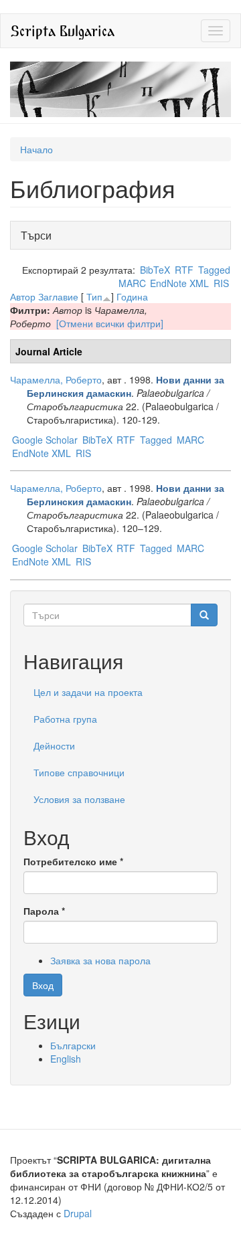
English (65, 1058)
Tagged (214, 269)
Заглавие (58, 296)
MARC (132, 283)
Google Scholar (45, 439)
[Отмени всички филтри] (109, 323)
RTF (184, 269)
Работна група (65, 718)
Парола (44, 910)
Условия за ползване (79, 799)
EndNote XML (179, 283)
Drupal (78, 1213)
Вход (43, 985)
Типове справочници (79, 772)
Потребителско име (73, 861)
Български (73, 1045)
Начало (36, 149)
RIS (221, 283)
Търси (40, 235)
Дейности (54, 745)
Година (132, 296)
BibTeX (155, 269)
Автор (22, 296)
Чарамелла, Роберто (56, 379)
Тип (94, 296)
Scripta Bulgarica (62, 30)
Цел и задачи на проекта (88, 692)
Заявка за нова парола (100, 960)
